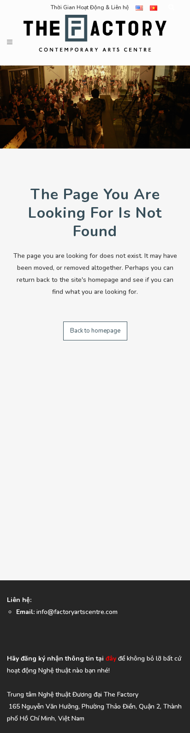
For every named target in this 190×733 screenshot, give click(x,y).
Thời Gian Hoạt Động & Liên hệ (90, 7)
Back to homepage (95, 331)
